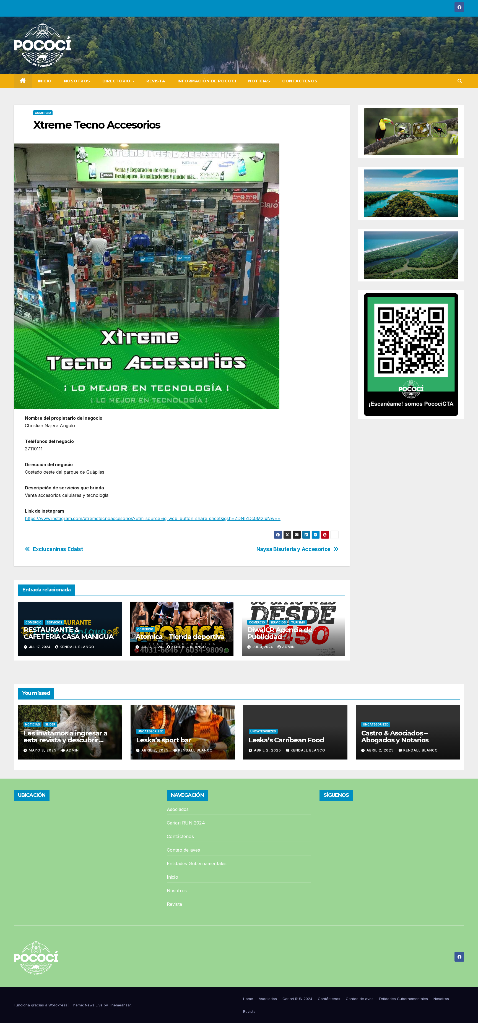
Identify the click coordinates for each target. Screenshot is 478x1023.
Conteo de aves (183, 850)
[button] (460, 81)
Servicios (54, 622)
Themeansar (120, 1005)
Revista (155, 81)
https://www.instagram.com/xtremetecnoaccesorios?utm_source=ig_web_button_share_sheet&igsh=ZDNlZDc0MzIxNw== (152, 518)
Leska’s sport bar (163, 740)
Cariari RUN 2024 (186, 823)
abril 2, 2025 (155, 750)
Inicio (45, 81)
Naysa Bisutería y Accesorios (293, 549)
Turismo (298, 622)
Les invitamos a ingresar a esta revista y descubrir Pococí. (65, 740)
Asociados (178, 809)
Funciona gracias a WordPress (41, 1005)
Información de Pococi (207, 81)
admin (288, 647)
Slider (50, 724)
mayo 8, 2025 (43, 750)
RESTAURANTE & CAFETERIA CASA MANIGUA (68, 633)
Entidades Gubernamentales (197, 863)
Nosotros (77, 81)
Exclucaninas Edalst (58, 549)
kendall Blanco (77, 647)
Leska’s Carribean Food (287, 740)
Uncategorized (150, 731)
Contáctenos (300, 81)
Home (248, 998)
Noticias (259, 81)
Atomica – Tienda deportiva (180, 637)
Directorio (117, 81)
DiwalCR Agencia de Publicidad (279, 633)
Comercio (43, 112)
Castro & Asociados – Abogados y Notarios (394, 736)
